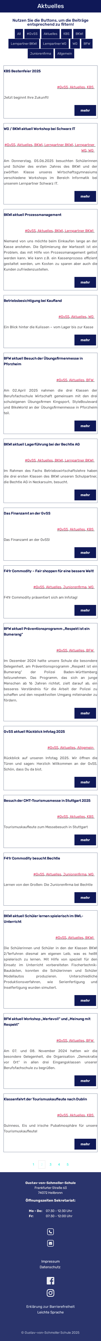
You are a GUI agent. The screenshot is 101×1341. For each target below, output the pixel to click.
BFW (89, 380)
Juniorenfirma (74, 587)
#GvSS (62, 87)
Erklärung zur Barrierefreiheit (50, 1307)
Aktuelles (77, 87)
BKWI (38, 145)
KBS (90, 87)
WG (90, 150)
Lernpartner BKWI (58, 145)
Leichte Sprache (50, 1312)
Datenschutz (51, 1267)
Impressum (50, 1261)
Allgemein (85, 747)
